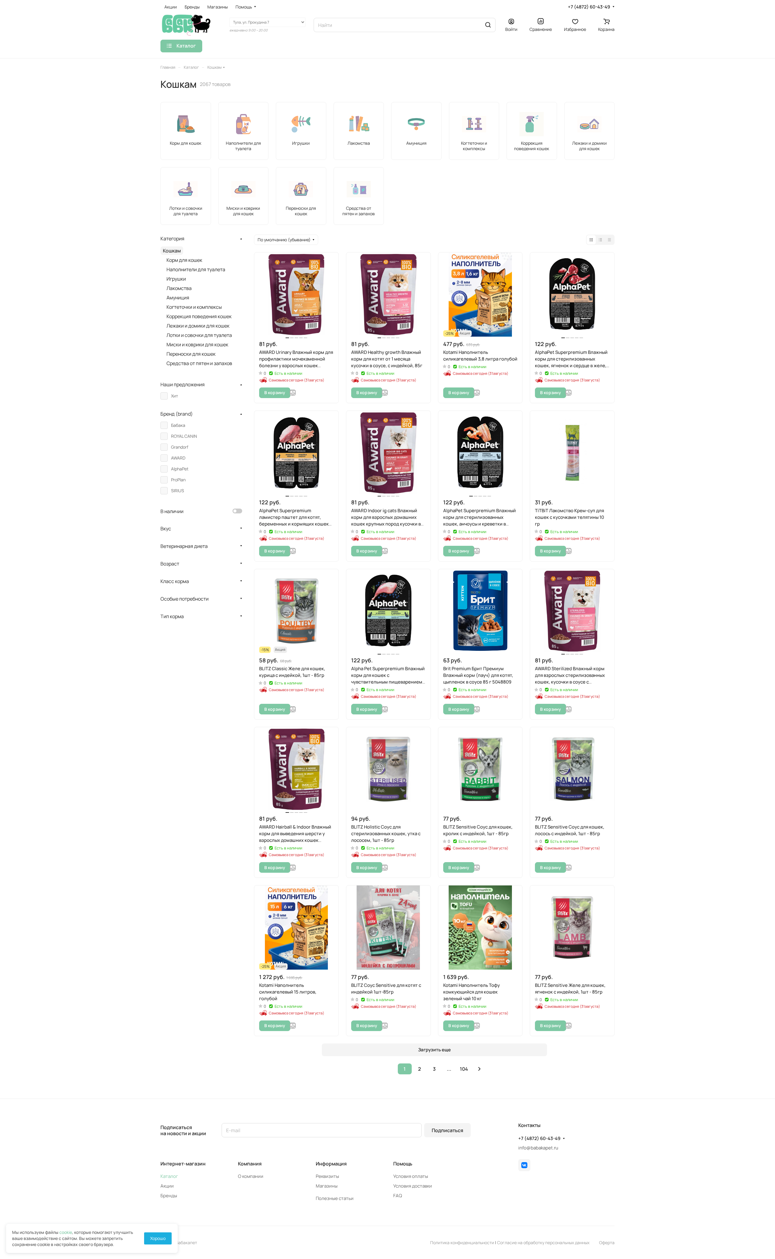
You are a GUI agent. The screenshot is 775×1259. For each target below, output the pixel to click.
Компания (250, 1163)
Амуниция (178, 297)
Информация (331, 1163)
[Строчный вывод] (600, 239)
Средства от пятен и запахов (199, 363)
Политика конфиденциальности (462, 1242)
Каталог (169, 1176)
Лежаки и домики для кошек (198, 325)
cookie (65, 1232)
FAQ (397, 1195)
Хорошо (158, 1238)
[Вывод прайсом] (609, 239)
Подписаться (447, 1130)
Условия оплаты (410, 1176)
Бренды (168, 1195)
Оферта (607, 1242)
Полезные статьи (335, 1198)
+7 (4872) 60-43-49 (589, 7)
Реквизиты (327, 1176)
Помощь (402, 1163)
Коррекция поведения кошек (199, 316)
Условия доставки (412, 1186)
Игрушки (176, 278)
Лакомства (179, 288)
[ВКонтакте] (524, 1165)
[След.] (479, 1068)
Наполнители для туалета (196, 269)
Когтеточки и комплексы (194, 307)
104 (464, 1069)
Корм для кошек (184, 260)
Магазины (327, 1186)
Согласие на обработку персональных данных (543, 1242)
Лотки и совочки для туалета (199, 335)
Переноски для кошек (191, 354)
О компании (250, 1176)
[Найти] (488, 25)
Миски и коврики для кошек (197, 344)
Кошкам (172, 250)
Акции (167, 1186)
